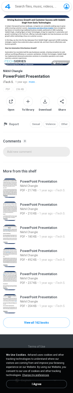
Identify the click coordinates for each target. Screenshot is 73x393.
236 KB (20, 89)
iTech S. (8, 82)
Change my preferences (35, 375)
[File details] (36, 188)
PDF (8, 89)
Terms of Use (36, 346)
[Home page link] (7, 6)
